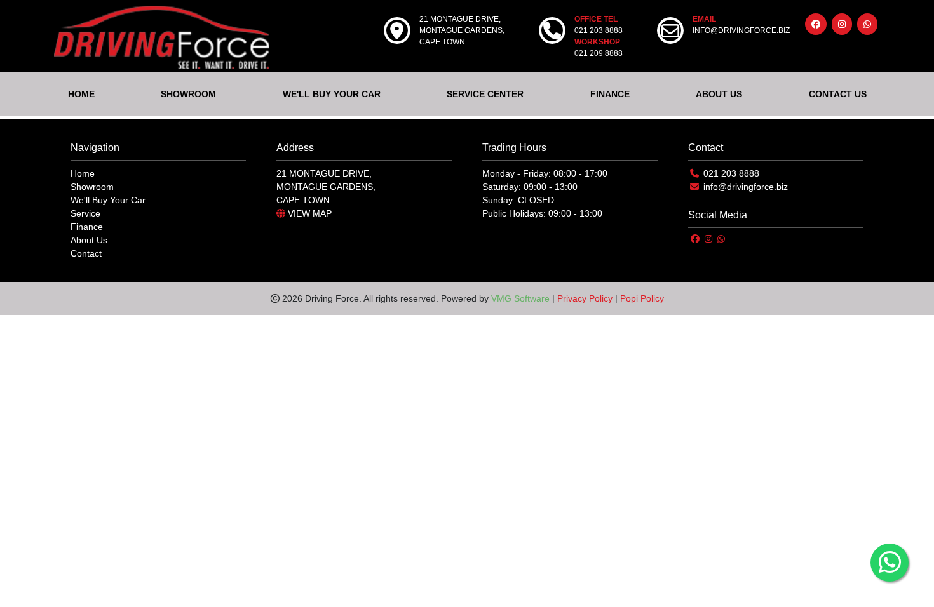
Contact (86, 253)
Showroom (92, 187)
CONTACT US (838, 94)
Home (83, 173)
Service (85, 213)
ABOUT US (719, 94)
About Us (89, 240)
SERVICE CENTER (485, 94)
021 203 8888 (731, 173)
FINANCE (610, 94)
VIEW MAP (308, 213)
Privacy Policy (585, 298)
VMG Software (520, 298)
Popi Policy (642, 298)
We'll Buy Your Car (108, 200)
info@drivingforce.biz (745, 187)
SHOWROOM (188, 94)
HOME (81, 94)
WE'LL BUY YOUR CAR (332, 94)
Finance (87, 227)
